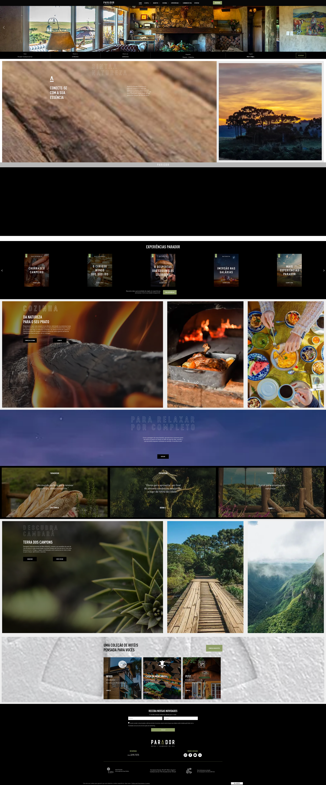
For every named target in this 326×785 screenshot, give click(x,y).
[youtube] (195, 755)
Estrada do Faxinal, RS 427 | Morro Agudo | (163, 770)
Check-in (75, 54)
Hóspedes (188, 54)
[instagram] (185, 755)
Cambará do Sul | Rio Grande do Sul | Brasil (163, 772)
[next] (322, 27)
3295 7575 (134, 754)
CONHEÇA (108, 690)
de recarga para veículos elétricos (206, 771)
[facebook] (190, 755)
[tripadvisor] (200, 755)
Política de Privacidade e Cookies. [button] (140, 783)
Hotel (25, 54)
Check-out (125, 54)
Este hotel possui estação (203, 770)
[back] (3, 27)
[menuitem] (140, 3)
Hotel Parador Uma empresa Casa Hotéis (122, 770)
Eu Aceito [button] (237, 783)
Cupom (251, 54)
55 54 (129, 755)
